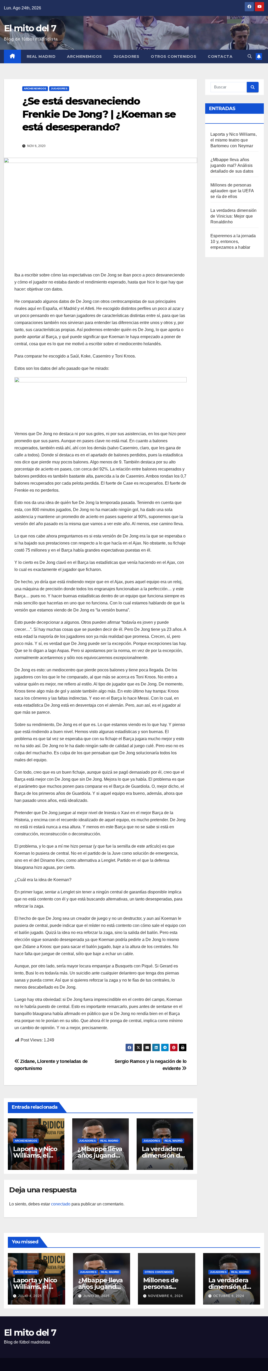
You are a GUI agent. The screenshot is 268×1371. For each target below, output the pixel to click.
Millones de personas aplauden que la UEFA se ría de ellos (232, 191)
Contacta (220, 56)
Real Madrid (41, 56)
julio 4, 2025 (30, 1296)
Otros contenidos (173, 56)
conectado (60, 1204)
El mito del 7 (30, 28)
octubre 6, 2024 (228, 1296)
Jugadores (126, 56)
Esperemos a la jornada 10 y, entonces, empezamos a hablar (233, 242)
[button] (250, 56)
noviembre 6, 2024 (165, 1296)
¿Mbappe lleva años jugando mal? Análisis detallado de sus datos (231, 165)
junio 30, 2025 (96, 1296)
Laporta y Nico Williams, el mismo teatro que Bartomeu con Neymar (233, 140)
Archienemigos (84, 56)
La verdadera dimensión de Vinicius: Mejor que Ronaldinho (233, 216)
